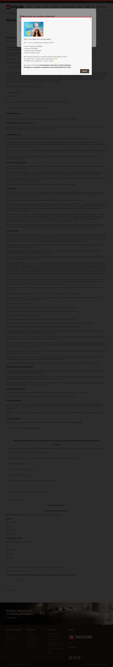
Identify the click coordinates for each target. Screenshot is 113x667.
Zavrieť (84, 71)
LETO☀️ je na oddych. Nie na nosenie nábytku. (37, 39)
